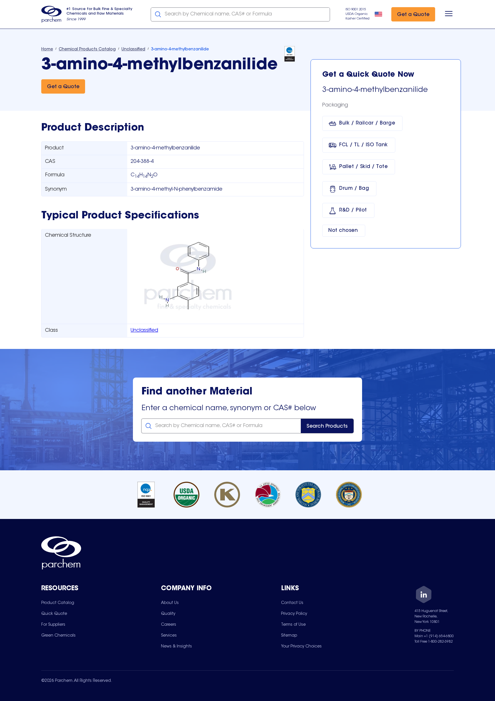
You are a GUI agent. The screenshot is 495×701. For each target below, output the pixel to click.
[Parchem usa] (51, 14)
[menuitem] (57, 602)
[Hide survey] (479, 551)
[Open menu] (449, 14)
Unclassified (144, 330)
